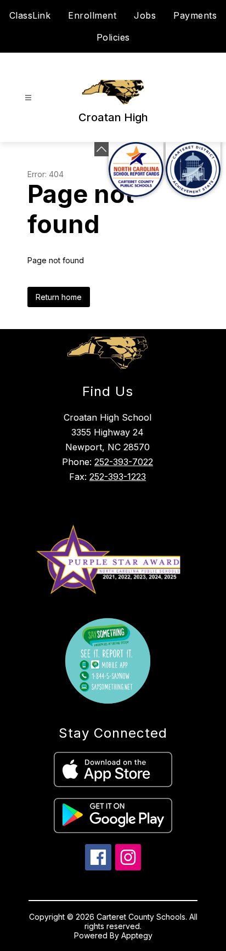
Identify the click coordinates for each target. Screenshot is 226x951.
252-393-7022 (123, 461)
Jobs (145, 15)
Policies (113, 37)
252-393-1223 (117, 476)
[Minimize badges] (101, 149)
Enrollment (92, 15)
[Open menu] (28, 98)
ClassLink (30, 15)
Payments (195, 15)
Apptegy (136, 935)
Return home (59, 297)
